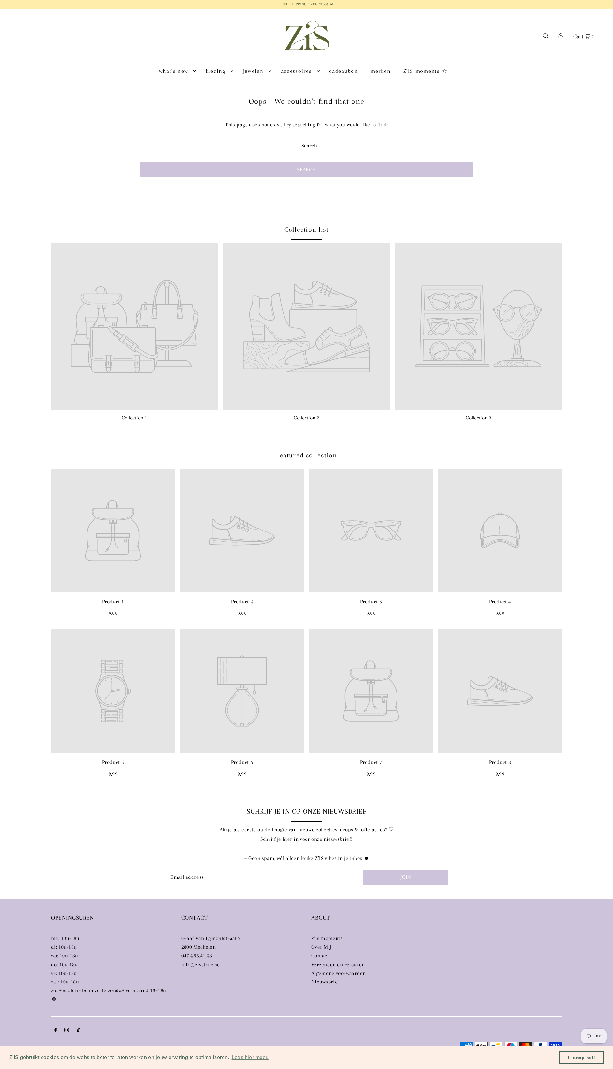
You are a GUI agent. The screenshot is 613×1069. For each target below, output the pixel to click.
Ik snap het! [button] (581, 1057)
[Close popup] (427, 468)
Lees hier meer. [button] (250, 1057)
